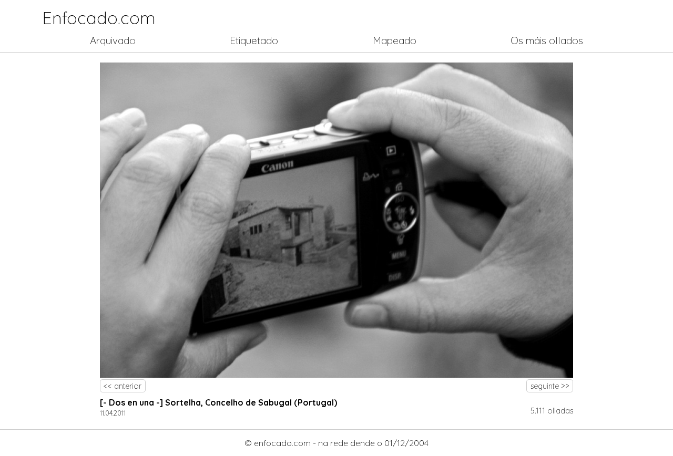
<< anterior (122, 386)
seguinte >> (550, 386)
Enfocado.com (99, 17)
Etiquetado (254, 40)
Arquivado (113, 40)
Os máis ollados (547, 40)
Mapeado (394, 40)
